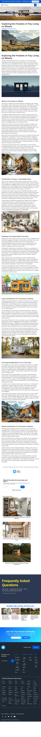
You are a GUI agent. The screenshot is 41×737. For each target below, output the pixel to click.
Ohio (15, 698)
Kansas (34, 688)
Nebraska (4, 694)
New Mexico (29, 694)
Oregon (28, 698)
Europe (10, 686)
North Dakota (4, 698)
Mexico (34, 690)
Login (30, 657)
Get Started (36, 647)
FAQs (36, 657)
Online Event (17, 663)
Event (24, 672)
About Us (36, 667)
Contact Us (36, 663)
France (22, 686)
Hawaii (34, 686)
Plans (24, 661)
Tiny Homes (24, 658)
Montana (34, 692)
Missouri (28, 692)
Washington (23, 703)
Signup (30, 659)
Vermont (34, 701)
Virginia (16, 703)
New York (22, 696)
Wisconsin (35, 703)
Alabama (10, 681)
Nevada (10, 694)
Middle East (11, 692)
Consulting (17, 669)
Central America (28, 684)
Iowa (22, 688)
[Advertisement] (20, 729)
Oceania (10, 698)
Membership (17, 659)
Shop (16, 672)
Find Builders (24, 664)
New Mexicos (35, 694)
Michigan (3, 692)
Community (17, 657)
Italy (28, 688)
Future (36, 659)
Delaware (4, 686)
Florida (16, 686)
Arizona (22, 681)
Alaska (16, 681)
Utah (28, 701)
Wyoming (3, 705)
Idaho (3, 688)
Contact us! (14, 593)
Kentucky (3, 690)
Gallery (24, 667)
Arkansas (28, 681)
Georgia (28, 686)
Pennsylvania (35, 698)
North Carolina (35, 696)
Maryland (22, 690)
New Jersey (23, 694)
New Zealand (29, 696)
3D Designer (17, 667)
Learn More (35, 1)
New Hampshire (16, 695)
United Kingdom (10, 702)
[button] (35, 5)
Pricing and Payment (20, 713)
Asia (34, 681)
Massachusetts (29, 690)
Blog (24, 669)
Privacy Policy (12, 713)
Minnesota (16, 692)
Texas (3, 701)
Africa (3, 681)
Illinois (10, 688)
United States (17, 701)
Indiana (16, 688)
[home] (5, 5)
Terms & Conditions (5, 713)
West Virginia (29, 703)
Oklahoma (23, 698)
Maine (16, 690)
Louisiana (10, 690)
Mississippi (23, 692)
